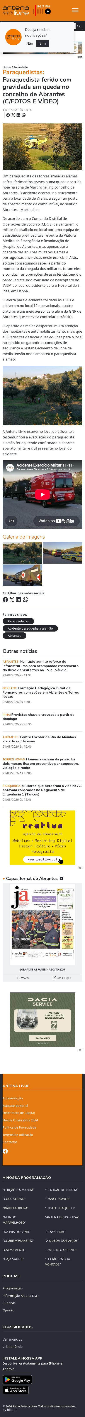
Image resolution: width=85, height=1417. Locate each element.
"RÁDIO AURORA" (15, 1208)
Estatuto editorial (15, 1106)
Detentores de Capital (19, 1113)
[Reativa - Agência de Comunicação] (42, 837)
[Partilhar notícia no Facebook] (8, 115)
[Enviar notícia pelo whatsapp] (23, 115)
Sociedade (21, 67)
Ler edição (63, 978)
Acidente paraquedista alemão (30, 628)
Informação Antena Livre (21, 1296)
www (24, 978)
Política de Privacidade (19, 1127)
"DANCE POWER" (57, 1199)
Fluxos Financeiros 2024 (20, 1120)
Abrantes (14, 636)
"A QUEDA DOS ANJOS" (62, 1240)
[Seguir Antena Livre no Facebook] (5, 1152)
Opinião (8, 1310)
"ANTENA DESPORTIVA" (62, 1217)
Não (29, 43)
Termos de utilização (18, 1135)
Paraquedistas (18, 621)
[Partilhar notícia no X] (14, 115)
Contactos (10, 1142)
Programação (13, 1288)
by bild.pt (10, 1410)
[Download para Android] (40, 1379)
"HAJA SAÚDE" (13, 1259)
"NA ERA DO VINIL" (17, 1232)
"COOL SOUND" (14, 1199)
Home (7, 67)
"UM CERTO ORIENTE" (61, 1250)
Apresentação (13, 1098)
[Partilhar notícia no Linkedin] (19, 115)
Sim (43, 43)
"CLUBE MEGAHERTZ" (18, 1240)
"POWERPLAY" (55, 1232)
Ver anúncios (12, 1339)
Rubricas (9, 1303)
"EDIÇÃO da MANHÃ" (18, 1190)
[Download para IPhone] (42, 1390)
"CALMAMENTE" (14, 1250)
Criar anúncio (13, 1347)
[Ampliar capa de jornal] (42, 924)
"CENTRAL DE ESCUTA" (61, 1190)
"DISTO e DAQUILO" (60, 1208)
